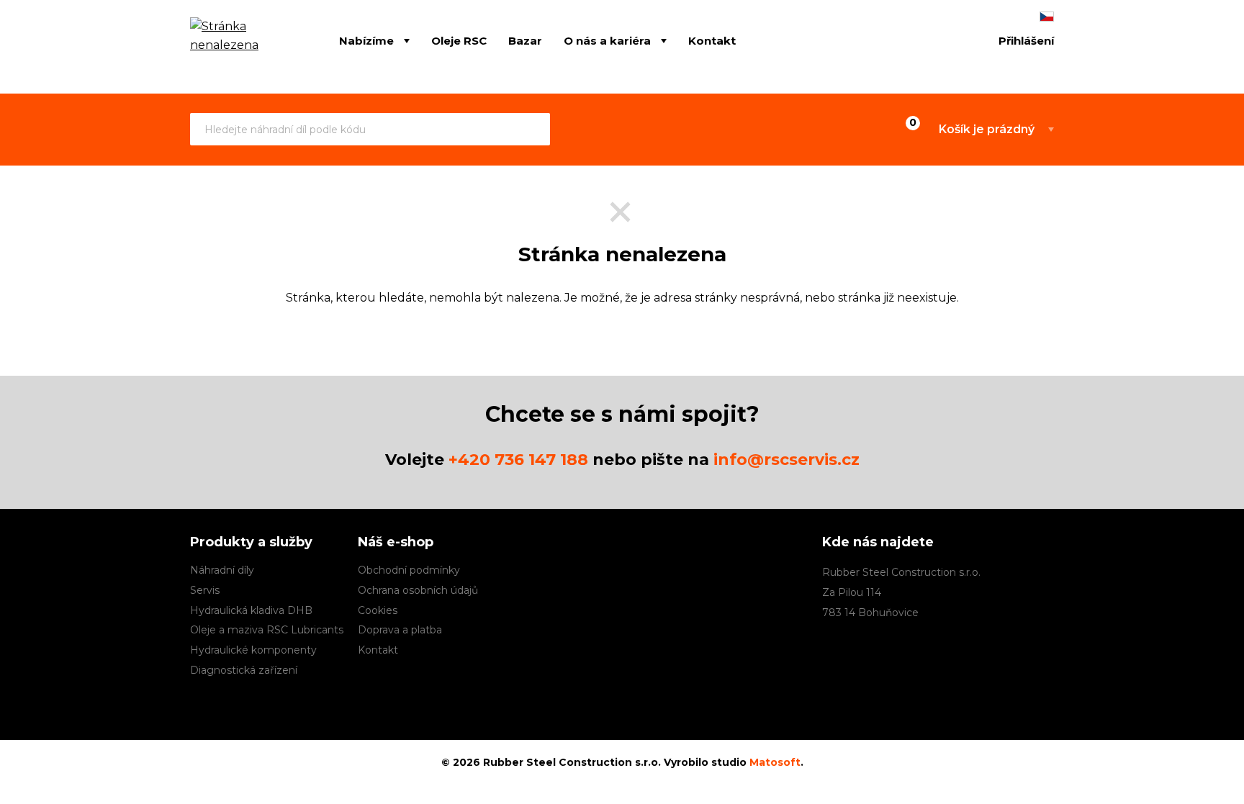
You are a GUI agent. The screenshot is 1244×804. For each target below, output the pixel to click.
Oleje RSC (459, 40)
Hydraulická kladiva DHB (251, 610)
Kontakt (712, 40)
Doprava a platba (400, 629)
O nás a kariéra (607, 40)
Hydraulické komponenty (253, 649)
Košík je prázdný (987, 129)
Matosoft (775, 762)
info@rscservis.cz (786, 459)
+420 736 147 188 (518, 459)
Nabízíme (366, 40)
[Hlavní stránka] (243, 41)
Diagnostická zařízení (243, 670)
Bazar (525, 40)
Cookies (377, 610)
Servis (205, 590)
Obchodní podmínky (409, 570)
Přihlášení (1026, 41)
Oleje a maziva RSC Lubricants (266, 629)
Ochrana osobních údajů (418, 590)
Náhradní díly (222, 570)
